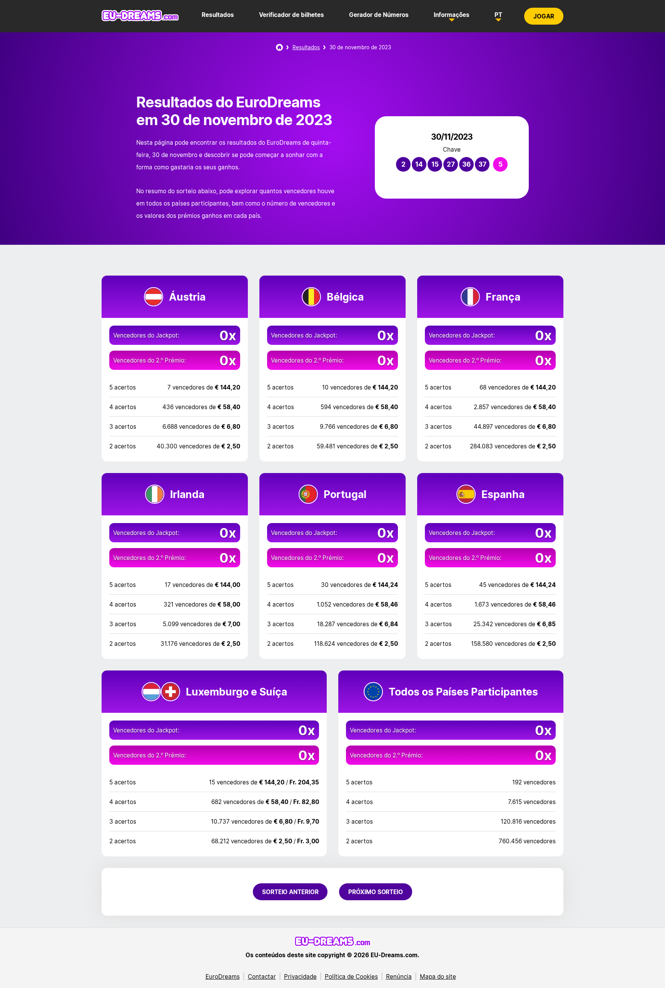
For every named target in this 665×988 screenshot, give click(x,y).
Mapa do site (438, 976)
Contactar (262, 976)
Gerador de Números (379, 14)
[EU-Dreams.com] (140, 19)
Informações (452, 14)
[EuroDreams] (279, 47)
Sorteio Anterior (290, 892)
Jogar (543, 16)
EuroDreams (223, 976)
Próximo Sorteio (375, 892)
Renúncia (399, 976)
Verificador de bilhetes (291, 14)
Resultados (218, 14)
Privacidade (300, 976)
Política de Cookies (351, 976)
